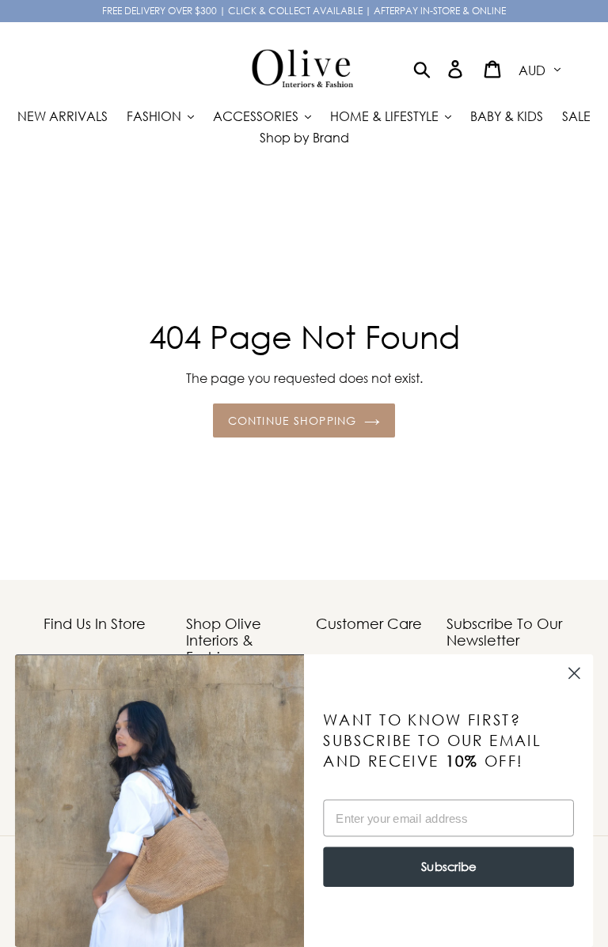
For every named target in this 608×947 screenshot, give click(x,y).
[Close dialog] (574, 674)
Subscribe (448, 867)
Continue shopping (292, 420)
